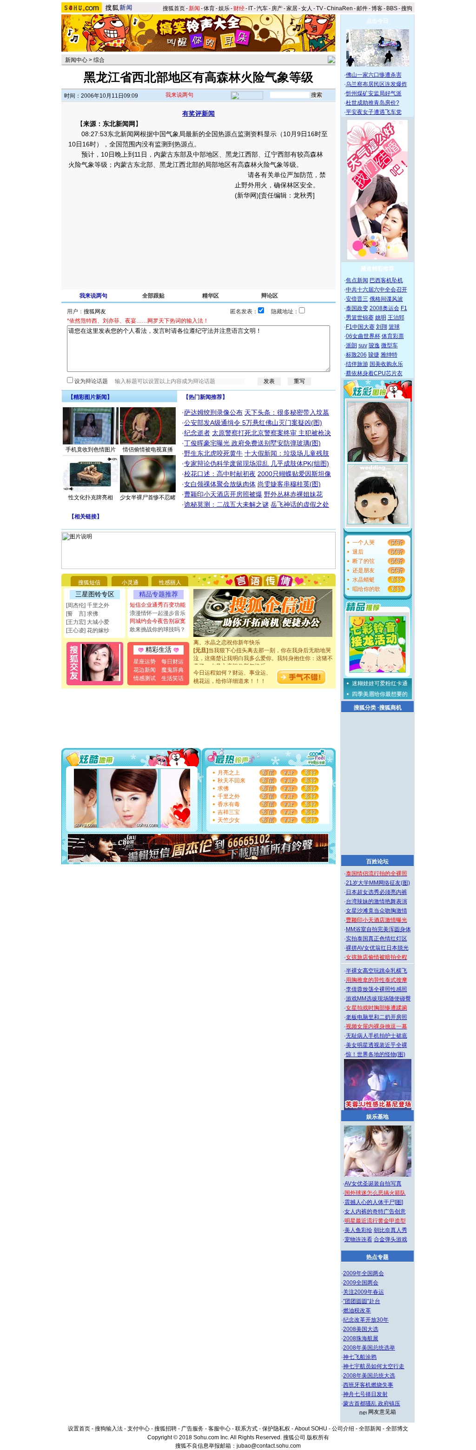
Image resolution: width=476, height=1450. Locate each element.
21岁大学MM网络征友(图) (378, 883)
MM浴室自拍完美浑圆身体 (378, 929)
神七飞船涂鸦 (360, 1357)
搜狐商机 (390, 707)
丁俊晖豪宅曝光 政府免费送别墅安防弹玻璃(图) (252, 443)
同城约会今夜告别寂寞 (157, 621)
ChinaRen (340, 8)
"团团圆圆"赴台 (361, 1301)
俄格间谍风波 (386, 299)
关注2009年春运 (363, 1292)
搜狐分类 (365, 707)
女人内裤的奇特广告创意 (375, 1211)
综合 (99, 60)
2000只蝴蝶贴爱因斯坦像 (294, 473)
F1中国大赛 (360, 327)
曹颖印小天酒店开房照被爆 (223, 494)
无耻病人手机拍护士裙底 (376, 1036)
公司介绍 (343, 1428)
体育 (209, 8)
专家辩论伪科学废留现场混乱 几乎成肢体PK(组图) (256, 463)
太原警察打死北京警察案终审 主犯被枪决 (271, 433)
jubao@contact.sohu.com (269, 1446)
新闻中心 (76, 60)
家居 (292, 8)
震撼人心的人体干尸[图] (373, 1202)
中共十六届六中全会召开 (376, 289)
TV (319, 8)
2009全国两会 (360, 1282)
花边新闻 (144, 670)
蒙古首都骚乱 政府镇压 (371, 1403)
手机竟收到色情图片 (91, 449)
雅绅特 (389, 354)
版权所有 (318, 1437)
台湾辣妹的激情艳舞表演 (376, 901)
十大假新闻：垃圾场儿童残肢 (287, 453)
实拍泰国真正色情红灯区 (376, 938)
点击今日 (377, 21)
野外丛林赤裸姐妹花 (293, 494)
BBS (391, 8)
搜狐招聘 (165, 1428)
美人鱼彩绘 (358, 1230)
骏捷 (373, 354)
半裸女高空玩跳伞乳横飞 (376, 970)
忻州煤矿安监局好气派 (374, 93)
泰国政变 (357, 308)
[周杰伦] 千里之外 (87, 605)
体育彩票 (393, 336)
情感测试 (144, 678)
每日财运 (172, 661)
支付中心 (138, 1428)
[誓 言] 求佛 (82, 613)
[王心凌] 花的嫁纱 (87, 630)
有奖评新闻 (198, 113)
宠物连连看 (358, 1239)
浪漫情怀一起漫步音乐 (157, 613)
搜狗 (407, 8)
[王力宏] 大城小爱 (87, 622)
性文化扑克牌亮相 (90, 497)
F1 (404, 308)
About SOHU (311, 1428)
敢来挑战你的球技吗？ (157, 629)
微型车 (389, 345)
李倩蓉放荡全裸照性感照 (376, 989)
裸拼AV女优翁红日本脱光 (377, 948)
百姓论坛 (377, 861)
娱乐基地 (377, 1116)
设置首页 (79, 1428)
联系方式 (246, 1428)
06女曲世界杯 (363, 336)
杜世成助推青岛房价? (372, 102)
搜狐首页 (174, 8)
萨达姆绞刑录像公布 (213, 412)
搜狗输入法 (109, 1428)
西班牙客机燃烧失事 (368, 1385)
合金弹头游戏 (390, 1239)
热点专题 (377, 1257)
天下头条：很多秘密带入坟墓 (287, 412)
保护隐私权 (276, 1428)
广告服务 (192, 1428)
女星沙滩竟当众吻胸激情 (376, 910)
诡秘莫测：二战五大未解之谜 (226, 504)
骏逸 (374, 345)
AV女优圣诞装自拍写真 (373, 1183)
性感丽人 (170, 582)
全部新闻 (370, 1428)
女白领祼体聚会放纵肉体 (220, 484)
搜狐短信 (89, 582)
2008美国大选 (360, 1329)
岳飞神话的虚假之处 (300, 504)
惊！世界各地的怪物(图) (375, 1054)
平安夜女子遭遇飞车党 (374, 112)
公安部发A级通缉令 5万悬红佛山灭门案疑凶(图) (253, 422)
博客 (377, 8)
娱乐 (224, 8)
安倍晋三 (357, 299)
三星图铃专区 (94, 594)
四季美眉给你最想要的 (380, 694)
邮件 (362, 8)
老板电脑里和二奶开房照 (376, 1017)
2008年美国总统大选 (369, 1375)
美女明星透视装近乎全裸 (376, 1045)
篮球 (394, 327)
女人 (306, 8)
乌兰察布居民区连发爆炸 (376, 84)
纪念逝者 (197, 433)
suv (362, 345)
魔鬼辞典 (172, 670)
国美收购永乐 (386, 364)
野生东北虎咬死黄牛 (213, 453)
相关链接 (85, 516)
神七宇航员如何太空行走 (373, 1366)
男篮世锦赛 (360, 317)
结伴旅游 (357, 364)
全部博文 (397, 1428)
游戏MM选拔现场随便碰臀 (378, 998)
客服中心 (219, 1428)
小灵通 (130, 582)
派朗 (351, 345)
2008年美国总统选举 (369, 1347)
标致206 (356, 354)
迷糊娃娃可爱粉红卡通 (380, 683)
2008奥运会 (384, 308)
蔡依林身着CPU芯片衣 (374, 373)
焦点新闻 (357, 280)
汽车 (262, 8)
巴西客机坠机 (386, 280)
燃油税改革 (357, 1310)
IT (250, 8)
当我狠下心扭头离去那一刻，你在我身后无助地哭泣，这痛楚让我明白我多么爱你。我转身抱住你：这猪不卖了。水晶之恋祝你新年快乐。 (263, 652)
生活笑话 (172, 678)
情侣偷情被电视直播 (148, 449)
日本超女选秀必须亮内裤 (376, 892)
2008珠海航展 (360, 1338)
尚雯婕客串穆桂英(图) (289, 484)
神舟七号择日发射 (365, 1394)
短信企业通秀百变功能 (157, 605)
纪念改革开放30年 (366, 1320)
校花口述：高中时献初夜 (220, 473)
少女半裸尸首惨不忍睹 (148, 497)
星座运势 (144, 661)
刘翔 (381, 327)
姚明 (380, 317)
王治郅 (396, 317)
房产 (277, 8)
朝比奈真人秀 (390, 1230)
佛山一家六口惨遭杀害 (374, 75)
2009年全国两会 (363, 1273)
